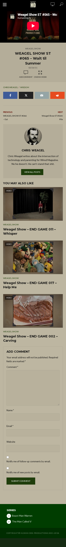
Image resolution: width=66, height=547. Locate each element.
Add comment (25, 77)
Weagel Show (33, 48)
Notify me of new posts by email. (23, 472)
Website (11, 441)
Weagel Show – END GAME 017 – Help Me (30, 285)
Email (10, 426)
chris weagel (10, 87)
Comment (12, 367)
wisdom (24, 87)
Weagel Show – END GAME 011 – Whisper (29, 231)
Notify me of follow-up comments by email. (29, 461)
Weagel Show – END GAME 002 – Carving (30, 338)
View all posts (32, 172)
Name (10, 410)
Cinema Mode (40, 77)
